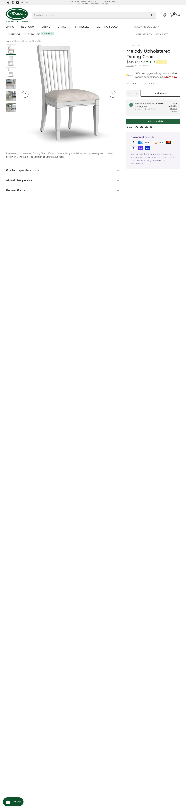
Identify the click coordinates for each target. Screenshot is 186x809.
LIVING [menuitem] (10, 26)
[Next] (113, 94)
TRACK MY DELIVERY (146, 26)
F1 (127, 45)
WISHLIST (162, 34)
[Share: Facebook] (136, 127)
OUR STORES (144, 34)
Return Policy (16, 190)
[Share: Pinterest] (146, 127)
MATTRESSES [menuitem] (81, 26)
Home (8, 41)
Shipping (130, 65)
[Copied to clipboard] (151, 127)
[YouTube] (17, 2)
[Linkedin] (26, 2)
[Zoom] (113, 49)
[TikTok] (22, 2)
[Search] (152, 15)
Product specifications (22, 170)
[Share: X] (141, 127)
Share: (129, 127)
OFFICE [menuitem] (62, 26)
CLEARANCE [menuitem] (32, 34)
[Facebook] (8, 2)
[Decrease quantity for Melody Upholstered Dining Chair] (129, 93)
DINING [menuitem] (45, 26)
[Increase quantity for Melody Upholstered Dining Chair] (137, 93)
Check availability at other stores (172, 107)
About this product (20, 180)
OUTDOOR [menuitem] (14, 34)
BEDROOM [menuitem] (27, 26)
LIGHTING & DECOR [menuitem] (107, 26)
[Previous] (25, 94)
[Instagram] (12, 2)
